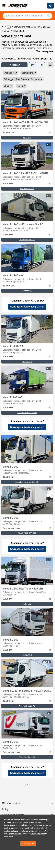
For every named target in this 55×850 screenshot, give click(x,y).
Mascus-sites (13, 803)
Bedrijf (5, 809)
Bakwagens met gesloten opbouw (32, 26)
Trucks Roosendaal (27, 239)
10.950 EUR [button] (8, 133)
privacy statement (37, 834)
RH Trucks (27, 137)
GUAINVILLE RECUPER (27, 533)
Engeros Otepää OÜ (27, 706)
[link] (27, 105)
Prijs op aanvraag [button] (11, 528)
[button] (14, 64)
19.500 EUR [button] (8, 477)
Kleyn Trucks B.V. (27, 188)
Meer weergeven (45, 51)
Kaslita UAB (27, 655)
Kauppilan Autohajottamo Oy (27, 482)
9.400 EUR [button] (8, 599)
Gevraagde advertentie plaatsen (27, 306)
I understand (28, 843)
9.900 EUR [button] (8, 357)
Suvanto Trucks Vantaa (27, 412)
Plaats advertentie (50, 6)
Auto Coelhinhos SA (27, 757)
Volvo (7, 30)
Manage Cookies (14, 834)
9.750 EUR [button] (8, 235)
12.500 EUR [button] (8, 701)
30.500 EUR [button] (8, 286)
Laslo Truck (27, 604)
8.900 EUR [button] (8, 184)
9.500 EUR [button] (8, 650)
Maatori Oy (27, 290)
